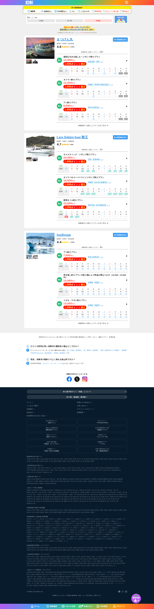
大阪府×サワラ (49, 530)
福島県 (47, 459)
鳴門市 (64, 556)
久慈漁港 (51, 481)
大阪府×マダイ (40, 530)
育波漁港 (71, 479)
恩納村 (51, 563)
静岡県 (97, 459)
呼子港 (84, 576)
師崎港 (54, 579)
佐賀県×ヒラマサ (117, 536)
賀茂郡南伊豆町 (116, 470)
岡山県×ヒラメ (83, 532)
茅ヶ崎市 (29, 561)
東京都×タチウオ (50, 523)
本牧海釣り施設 (39, 572)
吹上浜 (54, 583)
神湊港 (78, 350)
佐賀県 (69, 461)
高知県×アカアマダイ (54, 536)
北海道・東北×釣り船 (93, 490)
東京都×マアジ (40, 523)
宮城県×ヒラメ (61, 519)
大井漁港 (46, 483)
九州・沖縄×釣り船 (81, 490)
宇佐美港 (46, 481)
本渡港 (53, 581)
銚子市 (60, 563)
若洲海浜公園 (31, 572)
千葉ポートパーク (70, 579)
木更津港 (105, 581)
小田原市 (88, 468)
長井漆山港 (53, 483)
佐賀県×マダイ (107, 536)
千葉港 (37, 583)
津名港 (85, 581)
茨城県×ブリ (58, 521)
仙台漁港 (72, 581)
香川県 (51, 461)
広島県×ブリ (111, 532)
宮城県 (38, 459)
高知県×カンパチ (42, 536)
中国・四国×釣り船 (69, 490)
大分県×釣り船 (114, 501)
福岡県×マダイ (74, 536)
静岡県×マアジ (40, 527)
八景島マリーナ (91, 576)
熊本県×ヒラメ (82, 539)
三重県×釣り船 (113, 496)
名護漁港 (49, 579)
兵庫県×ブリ (65, 530)
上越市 (102, 565)
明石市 (74, 468)
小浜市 (90, 470)
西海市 (94, 563)
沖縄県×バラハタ (63, 541)
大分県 (82, 461)
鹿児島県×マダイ (101, 539)
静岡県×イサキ (31, 527)
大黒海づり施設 (31, 579)
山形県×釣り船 (104, 496)
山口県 (33, 461)
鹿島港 (51, 572)
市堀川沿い (53, 479)
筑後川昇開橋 (97, 579)
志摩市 (42, 559)
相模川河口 (30, 576)
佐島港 (115, 479)
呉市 (33, 559)
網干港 (106, 583)
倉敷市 (89, 565)
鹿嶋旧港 (65, 479)
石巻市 (105, 556)
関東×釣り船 (30, 490)
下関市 (73, 556)
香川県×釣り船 (31, 501)
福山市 (86, 559)
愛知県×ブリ (48, 527)
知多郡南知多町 (109, 468)
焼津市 (112, 561)
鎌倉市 (81, 470)
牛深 (85, 583)
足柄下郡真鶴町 (31, 470)
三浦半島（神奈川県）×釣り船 (109, 490)
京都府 (120, 459)
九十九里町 (99, 556)
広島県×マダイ (92, 532)
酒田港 (61, 481)
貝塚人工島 (87, 572)
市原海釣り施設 (42, 585)
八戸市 (64, 563)
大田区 (61, 470)
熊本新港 (81, 583)
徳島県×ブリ (52, 534)
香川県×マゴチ (100, 534)
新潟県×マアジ (117, 523)
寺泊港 (95, 481)
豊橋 (68, 581)
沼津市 (105, 470)
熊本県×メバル (91, 539)
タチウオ (46, 363)
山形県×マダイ (90, 519)
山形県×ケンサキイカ (110, 519)
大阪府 (106, 459)
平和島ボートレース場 (106, 574)
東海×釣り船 (46, 490)
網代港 (120, 481)
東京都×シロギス (60, 523)
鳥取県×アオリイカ (54, 532)
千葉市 (103, 561)
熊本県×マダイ (73, 539)
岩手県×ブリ (52, 519)
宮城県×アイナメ (80, 519)
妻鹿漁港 (71, 583)
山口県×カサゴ (44, 534)
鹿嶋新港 (105, 479)
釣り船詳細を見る (120, 39)
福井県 (88, 459)
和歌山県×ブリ (113, 530)
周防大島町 (43, 556)
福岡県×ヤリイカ (84, 536)
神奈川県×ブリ (91, 523)
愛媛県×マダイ (109, 534)
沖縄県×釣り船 (40, 499)
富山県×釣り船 (86, 501)
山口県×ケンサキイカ (33, 534)
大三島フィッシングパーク (116, 583)
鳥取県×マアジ (44, 532)
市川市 (36, 472)
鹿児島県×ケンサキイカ (114, 539)
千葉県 (66, 459)
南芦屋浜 (92, 574)
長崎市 (49, 556)
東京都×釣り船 (49, 496)
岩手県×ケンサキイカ (33, 519)
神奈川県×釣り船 (84, 494)
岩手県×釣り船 (105, 499)
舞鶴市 (76, 563)
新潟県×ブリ (109, 523)
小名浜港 (81, 572)
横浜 (55, 572)
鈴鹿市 (38, 563)
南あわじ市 (30, 472)
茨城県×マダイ (49, 521)
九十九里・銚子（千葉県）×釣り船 (37, 494)
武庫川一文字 (31, 583)
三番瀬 (47, 572)
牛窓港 (121, 579)
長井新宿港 (30, 483)
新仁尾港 (29, 585)
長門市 (117, 561)
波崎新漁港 (61, 576)
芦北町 (89, 561)
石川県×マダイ (78, 525)
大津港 (99, 572)
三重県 (101, 459)
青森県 (33, 547)
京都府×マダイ (31, 530)
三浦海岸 (86, 574)
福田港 (33, 574)
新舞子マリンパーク (65, 574)
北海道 (29, 459)
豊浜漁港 (71, 572)
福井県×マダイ (100, 525)
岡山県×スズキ (65, 532)
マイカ (60, 363)
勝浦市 (98, 468)
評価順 (98, 21)
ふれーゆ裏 (99, 576)
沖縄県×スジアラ (44, 541)
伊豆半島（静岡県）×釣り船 (104, 492)
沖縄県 (92, 461)
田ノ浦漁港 (79, 581)
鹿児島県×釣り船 (96, 499)
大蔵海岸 (39, 576)
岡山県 (29, 461)
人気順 (41, 21)
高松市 (85, 563)
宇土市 (74, 565)
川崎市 (61, 565)
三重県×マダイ (84, 527)
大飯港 (85, 481)
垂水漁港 (39, 581)
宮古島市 (119, 559)
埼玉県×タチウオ (85, 521)
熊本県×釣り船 (77, 499)
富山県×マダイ (50, 525)
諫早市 (78, 565)
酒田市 (86, 470)
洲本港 (124, 581)
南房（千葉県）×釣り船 (120, 492)
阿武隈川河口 (61, 579)
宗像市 (34, 468)
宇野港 (76, 572)
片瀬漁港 (35, 585)
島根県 (42, 461)
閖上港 (29, 574)
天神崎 (78, 579)
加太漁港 (94, 572)
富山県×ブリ (42, 525)
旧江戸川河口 (50, 574)
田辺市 (100, 470)
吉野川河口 (118, 581)
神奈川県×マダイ (81, 523)
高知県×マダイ (65, 536)
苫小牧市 (40, 565)
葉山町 (99, 563)
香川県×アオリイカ (90, 534)
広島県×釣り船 (95, 496)
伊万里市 (44, 561)
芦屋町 (69, 563)
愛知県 (92, 459)
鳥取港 (49, 581)
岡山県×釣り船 (115, 499)
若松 (35, 576)
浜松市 (33, 556)
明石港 (57, 481)
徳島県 (55, 461)
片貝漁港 (116, 574)
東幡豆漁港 (63, 581)
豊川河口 (119, 576)
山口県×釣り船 (86, 499)
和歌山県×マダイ (93, 530)
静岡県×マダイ (121, 525)
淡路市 (78, 468)
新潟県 (75, 459)
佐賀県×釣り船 (59, 501)
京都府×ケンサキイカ (105, 527)
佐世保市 (109, 559)
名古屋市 (29, 559)
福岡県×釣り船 (103, 494)
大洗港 (100, 481)
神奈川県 (56, 459)
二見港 (97, 574)
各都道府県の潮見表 (33, 545)
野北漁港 (121, 574)
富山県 (79, 459)
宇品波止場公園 (99, 583)
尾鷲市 (70, 565)
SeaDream (64, 234)
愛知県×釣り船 (77, 496)
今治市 (49, 561)
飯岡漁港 (87, 479)
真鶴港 (41, 481)
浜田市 (74, 561)
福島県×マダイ (121, 519)
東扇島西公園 (79, 574)
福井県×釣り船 (58, 496)
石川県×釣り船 (95, 501)
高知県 (47, 461)
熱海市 (43, 470)
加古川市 (95, 470)
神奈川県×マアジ (71, 523)
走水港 (76, 481)
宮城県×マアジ (70, 519)
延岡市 (38, 559)
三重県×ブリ (76, 527)
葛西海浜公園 (115, 572)
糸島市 (102, 468)
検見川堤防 (89, 579)
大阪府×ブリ (58, 530)
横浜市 (43, 468)
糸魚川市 (55, 565)
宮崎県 (91, 550)
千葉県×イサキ (31, 523)
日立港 (114, 576)
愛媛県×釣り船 (68, 501)
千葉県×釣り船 (94, 494)
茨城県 (70, 459)
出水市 (107, 565)
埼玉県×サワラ (75, 521)
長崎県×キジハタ (50, 539)
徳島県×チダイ (70, 534)
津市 (100, 559)
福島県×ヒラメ (31, 521)
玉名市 (50, 565)
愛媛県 (60, 461)
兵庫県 (110, 459)
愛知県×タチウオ (67, 527)
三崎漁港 (65, 583)
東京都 (51, 459)
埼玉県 (61, 459)
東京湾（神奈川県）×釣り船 (66, 492)
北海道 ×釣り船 (40, 501)
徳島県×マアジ (61, 534)
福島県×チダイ (40, 521)
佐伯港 (58, 581)
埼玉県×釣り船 (77, 501)
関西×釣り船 (38, 490)
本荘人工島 (67, 585)
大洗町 (70, 561)
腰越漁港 (120, 479)
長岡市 (40, 472)
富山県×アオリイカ (32, 525)
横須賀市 (29, 468)
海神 (102, 350)
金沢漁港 (76, 479)
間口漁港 (59, 479)
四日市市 (63, 559)
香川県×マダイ (79, 534)
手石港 (72, 481)
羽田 (110, 576)
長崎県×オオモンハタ (62, 539)
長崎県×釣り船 (49, 499)
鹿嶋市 (64, 468)
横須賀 (110, 579)
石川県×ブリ (59, 525)
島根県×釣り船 (31, 503)
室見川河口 (115, 579)
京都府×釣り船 (31, 499)
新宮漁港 (111, 581)
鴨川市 (93, 468)
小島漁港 (59, 583)
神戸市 (114, 556)
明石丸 (56, 353)
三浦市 (39, 468)
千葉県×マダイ (105, 521)
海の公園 (83, 579)
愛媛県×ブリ (118, 534)
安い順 (69, 21)
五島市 (78, 561)
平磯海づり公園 (31, 581)
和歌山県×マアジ (104, 530)
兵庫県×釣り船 (122, 494)
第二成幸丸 (87, 350)
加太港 (82, 479)
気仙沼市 (109, 563)
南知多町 (54, 561)
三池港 (73, 574)
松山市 (77, 559)
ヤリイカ (53, 363)
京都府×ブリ (115, 527)
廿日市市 (29, 565)
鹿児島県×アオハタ (32, 541)
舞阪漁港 (59, 572)
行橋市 (81, 563)
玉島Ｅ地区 (54, 576)
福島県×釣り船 (67, 499)
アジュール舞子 (106, 572)
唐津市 (91, 559)
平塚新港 (40, 483)
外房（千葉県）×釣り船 (51, 492)
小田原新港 (93, 479)
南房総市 (116, 468)
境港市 (29, 563)
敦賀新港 (104, 579)
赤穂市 (46, 565)
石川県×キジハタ (68, 525)
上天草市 (83, 561)
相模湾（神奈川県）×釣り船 (35, 492)
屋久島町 (35, 565)
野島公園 (122, 572)
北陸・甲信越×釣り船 (56, 490)
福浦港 (104, 481)
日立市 (83, 468)
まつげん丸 (65, 39)
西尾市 (47, 563)
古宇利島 (60, 585)
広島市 (54, 556)
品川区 (109, 470)
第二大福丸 (71, 350)
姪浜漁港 (48, 353)
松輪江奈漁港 (45, 479)
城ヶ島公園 (48, 583)
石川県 (83, 459)
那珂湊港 (65, 572)
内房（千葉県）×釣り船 (55, 494)
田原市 (33, 563)
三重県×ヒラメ (94, 527)
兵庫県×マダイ (74, 530)
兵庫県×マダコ (83, 530)
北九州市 (69, 468)
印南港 (111, 479)
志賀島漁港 (90, 583)
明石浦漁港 (114, 481)
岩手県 (33, 459)
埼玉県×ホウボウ (96, 521)
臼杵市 (42, 563)
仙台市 (55, 563)
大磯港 (109, 481)
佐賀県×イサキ (31, 539)
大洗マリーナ (47, 576)
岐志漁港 (66, 481)
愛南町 (99, 561)
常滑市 (73, 559)
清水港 (43, 574)
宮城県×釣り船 (122, 496)
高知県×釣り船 (49, 501)
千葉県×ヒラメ (115, 521)
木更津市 (83, 556)
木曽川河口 (78, 576)
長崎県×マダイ (40, 539)
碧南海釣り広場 (69, 576)
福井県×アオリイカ (111, 525)
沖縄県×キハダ (53, 541)
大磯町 (108, 561)
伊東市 (65, 470)
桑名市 (119, 563)
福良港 (81, 481)
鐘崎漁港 (38, 479)
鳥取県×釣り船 (58, 499)
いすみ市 (54, 468)
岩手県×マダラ (44, 519)
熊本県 (78, 461)
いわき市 (93, 561)
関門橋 (44, 579)
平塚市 (56, 470)
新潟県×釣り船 (86, 496)
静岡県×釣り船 (31, 496)
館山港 (76, 583)
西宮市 (98, 565)
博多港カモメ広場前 (112, 350)
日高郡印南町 (75, 470)
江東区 (52, 470)
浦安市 (34, 561)
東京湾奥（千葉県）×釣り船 (70, 494)
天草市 (114, 559)
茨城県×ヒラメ (66, 521)
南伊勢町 (64, 561)
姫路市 (89, 556)
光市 (72, 563)
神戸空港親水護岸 (97, 581)
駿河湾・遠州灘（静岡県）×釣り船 (85, 492)
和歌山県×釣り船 (113, 494)
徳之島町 (103, 563)
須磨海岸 (38, 574)
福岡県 (64, 461)
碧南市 (90, 563)
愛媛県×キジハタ (32, 536)
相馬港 (56, 574)
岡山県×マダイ (74, 532)
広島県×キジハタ (102, 532)
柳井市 (65, 565)
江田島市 (51, 559)
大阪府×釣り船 (67, 496)
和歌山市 (48, 468)
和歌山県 (115, 459)
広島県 (125, 459)
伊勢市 (39, 561)
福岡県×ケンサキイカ (96, 536)
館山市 (47, 470)
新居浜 (56, 585)
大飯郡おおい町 (47, 472)
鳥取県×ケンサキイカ (33, 532)
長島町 (104, 559)
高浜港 (36, 483)
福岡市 (59, 468)
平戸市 (109, 556)
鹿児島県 (87, 461)
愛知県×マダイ (57, 527)
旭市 (69, 470)
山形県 (42, 459)
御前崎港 (39, 579)
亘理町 (121, 561)
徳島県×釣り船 (104, 501)
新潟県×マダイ (100, 523)
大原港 (33, 479)
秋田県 (42, 547)
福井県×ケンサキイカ (89, 525)
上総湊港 (90, 481)
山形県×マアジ (99, 519)
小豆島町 (57, 559)
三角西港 (42, 583)
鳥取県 (38, 461)
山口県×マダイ (120, 532)
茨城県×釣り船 (40, 496)
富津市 (38, 470)
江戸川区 (123, 556)
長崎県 (73, 461)
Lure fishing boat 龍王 (72, 137)
